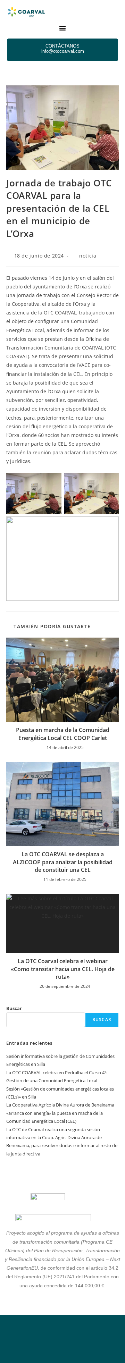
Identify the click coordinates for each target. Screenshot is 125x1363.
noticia (87, 255)
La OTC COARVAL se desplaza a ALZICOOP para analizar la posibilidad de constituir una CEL (62, 862)
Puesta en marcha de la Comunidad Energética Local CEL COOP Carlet (62, 733)
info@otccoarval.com (62, 51)
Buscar (14, 1008)
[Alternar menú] (62, 28)
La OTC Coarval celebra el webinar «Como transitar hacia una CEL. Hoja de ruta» (63, 969)
